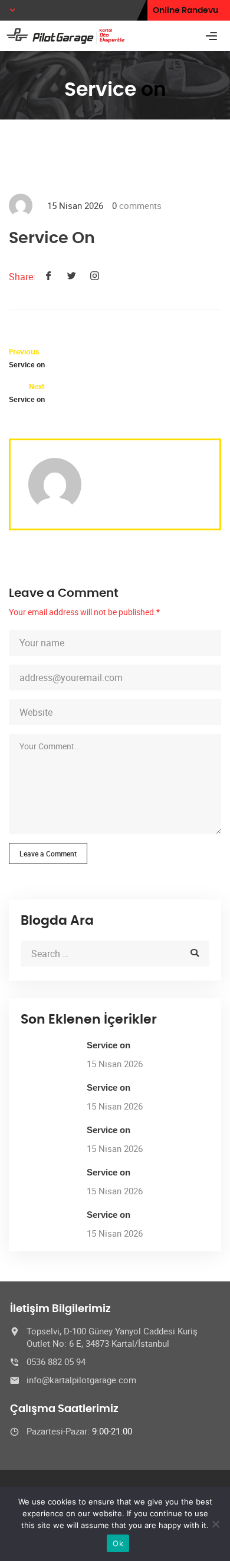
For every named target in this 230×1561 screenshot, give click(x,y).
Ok (118, 1543)
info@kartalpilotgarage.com (81, 1380)
